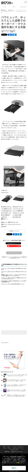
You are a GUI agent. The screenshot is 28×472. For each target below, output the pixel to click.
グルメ (7, 6)
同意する (14, 468)
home (4, 10)
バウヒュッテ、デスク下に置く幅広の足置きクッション (12, 283)
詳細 (18, 462)
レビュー (9, 446)
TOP (4, 446)
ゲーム (4, 448)
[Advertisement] (14, 298)
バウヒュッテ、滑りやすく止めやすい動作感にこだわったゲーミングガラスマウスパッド (13, 278)
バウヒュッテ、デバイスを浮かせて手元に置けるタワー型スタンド (13, 269)
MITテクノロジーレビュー (18, 451)
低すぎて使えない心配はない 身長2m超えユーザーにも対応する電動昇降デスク (13, 281)
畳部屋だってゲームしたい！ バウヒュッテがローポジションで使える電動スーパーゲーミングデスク (13, 275)
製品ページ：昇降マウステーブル (9, 222)
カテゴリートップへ (14, 253)
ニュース (14, 446)
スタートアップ (17, 6)
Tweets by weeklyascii (4, 342)
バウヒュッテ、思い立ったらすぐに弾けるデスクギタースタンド (13, 272)
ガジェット (10, 10)
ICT (21, 448)
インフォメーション (14, 449)
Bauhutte (3, 226)
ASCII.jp (7, 451)
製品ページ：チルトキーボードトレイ (11, 224)
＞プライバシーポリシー (14, 471)
